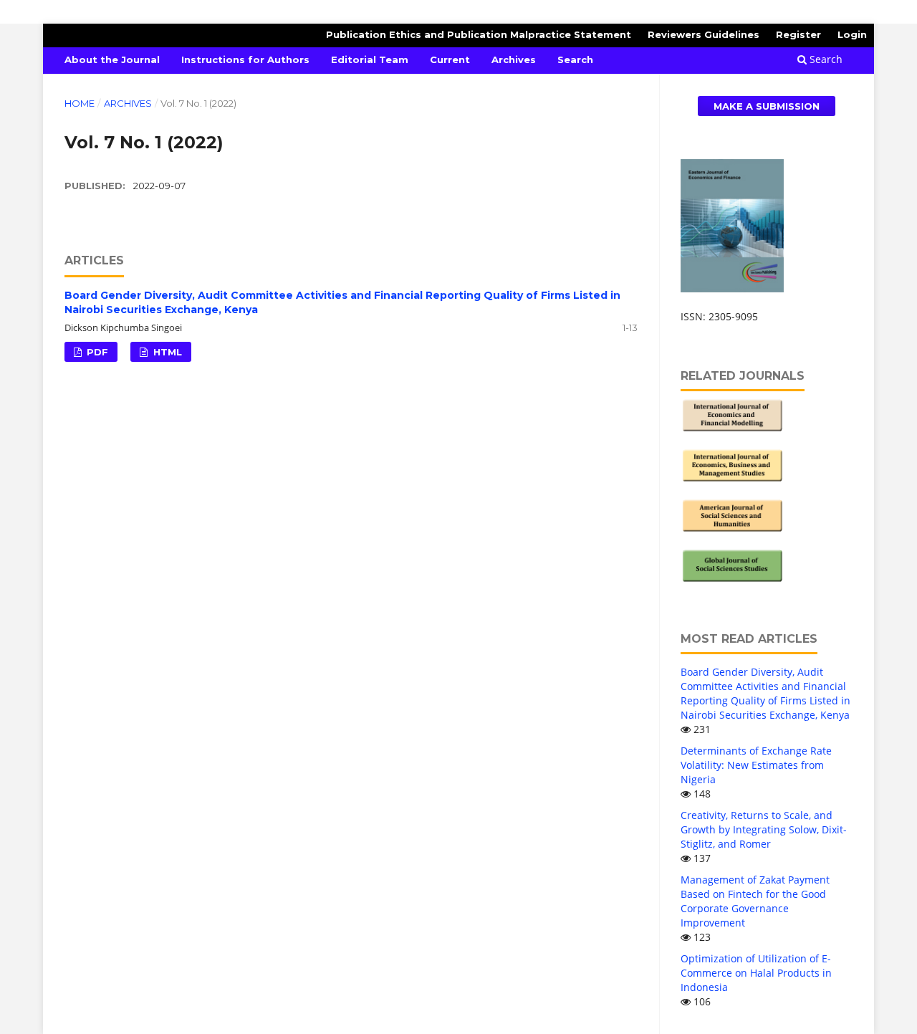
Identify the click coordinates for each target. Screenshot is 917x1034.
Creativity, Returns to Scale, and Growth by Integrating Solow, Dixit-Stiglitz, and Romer (764, 829)
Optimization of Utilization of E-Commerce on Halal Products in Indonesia (756, 973)
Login (852, 34)
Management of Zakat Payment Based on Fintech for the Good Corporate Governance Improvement (755, 901)
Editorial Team (369, 59)
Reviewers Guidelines (703, 34)
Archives (513, 59)
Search (575, 59)
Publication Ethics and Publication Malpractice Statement (478, 34)
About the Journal (112, 59)
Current (450, 59)
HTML (166, 352)
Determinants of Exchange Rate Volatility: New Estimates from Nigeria (756, 765)
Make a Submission (767, 106)
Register (798, 34)
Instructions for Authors (245, 59)
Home (79, 103)
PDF (96, 352)
